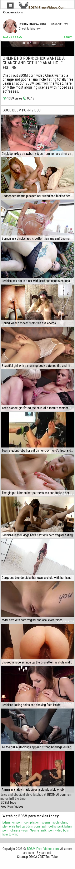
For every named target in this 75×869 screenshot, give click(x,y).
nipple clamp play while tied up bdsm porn (35, 824)
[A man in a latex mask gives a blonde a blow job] (37, 772)
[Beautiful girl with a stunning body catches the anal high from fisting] (37, 348)
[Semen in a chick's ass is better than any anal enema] (37, 220)
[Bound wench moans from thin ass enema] (37, 305)
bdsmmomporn (12, 822)
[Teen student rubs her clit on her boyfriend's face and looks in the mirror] (37, 432)
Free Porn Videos (11, 806)
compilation (31, 822)
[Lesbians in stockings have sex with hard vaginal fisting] (37, 517)
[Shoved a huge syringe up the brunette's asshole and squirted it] (37, 644)
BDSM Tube (8, 802)
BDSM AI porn (56, 795)
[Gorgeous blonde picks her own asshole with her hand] (37, 560)
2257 (41, 857)
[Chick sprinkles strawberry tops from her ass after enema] (37, 136)
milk (43, 830)
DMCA (33, 857)
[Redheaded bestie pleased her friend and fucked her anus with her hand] (37, 178)
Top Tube (51, 857)
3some (34, 830)
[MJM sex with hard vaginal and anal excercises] (37, 602)
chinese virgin (19, 830)
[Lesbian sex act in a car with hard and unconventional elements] (37, 263)
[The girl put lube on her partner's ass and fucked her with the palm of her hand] (37, 475)
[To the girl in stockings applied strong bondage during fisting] (37, 729)
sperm (45, 822)
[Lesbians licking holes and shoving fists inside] (37, 687)
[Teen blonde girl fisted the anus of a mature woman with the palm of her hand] (37, 390)
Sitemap (22, 857)
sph (44, 826)
